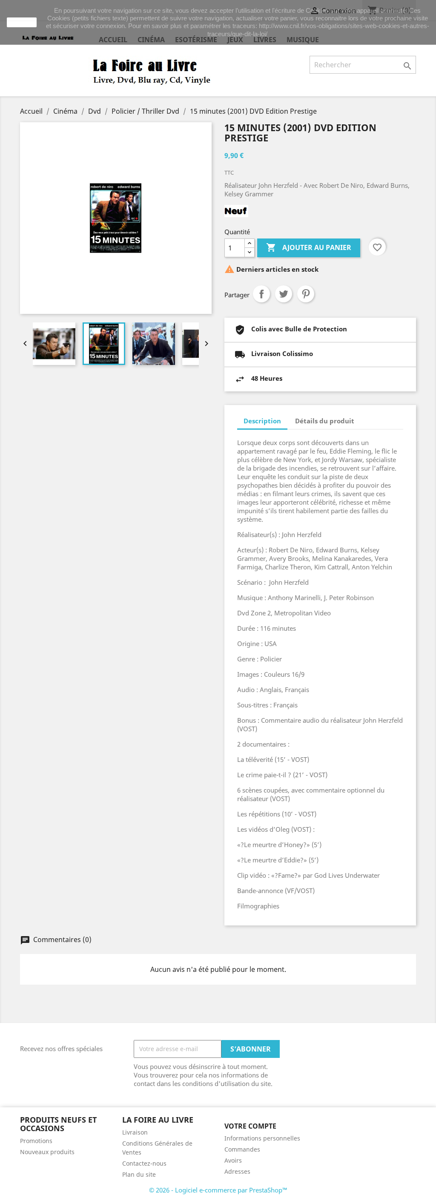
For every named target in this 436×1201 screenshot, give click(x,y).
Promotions (36, 1141)
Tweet (283, 293)
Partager (261, 293)
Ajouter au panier (308, 247)
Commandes (242, 1149)
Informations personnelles (262, 1138)
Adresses (237, 1171)
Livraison (135, 1132)
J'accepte (21, 22)
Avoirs (233, 1160)
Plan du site (139, 1174)
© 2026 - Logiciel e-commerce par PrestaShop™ (218, 1190)
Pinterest (305, 293)
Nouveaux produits (47, 1152)
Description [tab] (262, 421)
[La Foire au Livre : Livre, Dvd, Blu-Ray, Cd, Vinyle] (152, 71)
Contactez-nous (144, 1163)
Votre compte (250, 1126)
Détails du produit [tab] (324, 421)
